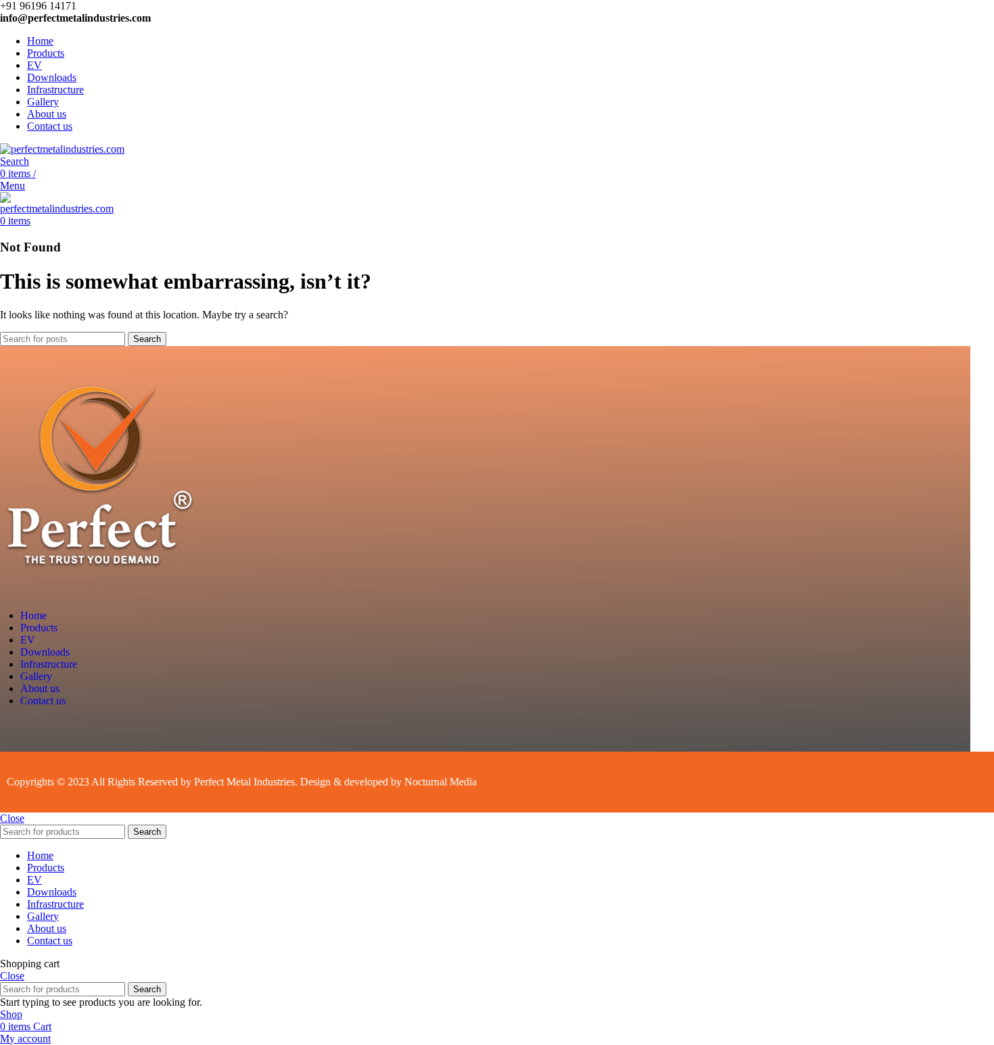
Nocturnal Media (441, 781)
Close (12, 818)
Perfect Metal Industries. (246, 781)
